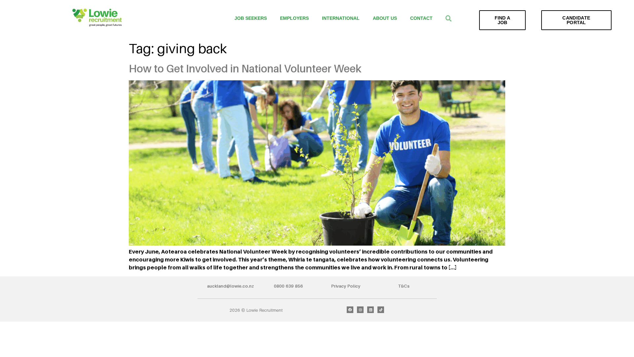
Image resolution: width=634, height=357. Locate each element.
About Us (385, 18)
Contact (421, 18)
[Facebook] (350, 309)
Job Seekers (250, 18)
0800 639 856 (288, 286)
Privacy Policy (345, 286)
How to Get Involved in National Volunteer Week (245, 68)
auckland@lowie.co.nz (230, 286)
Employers (294, 18)
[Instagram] (360, 309)
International (341, 18)
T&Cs (403, 286)
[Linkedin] (370, 309)
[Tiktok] (380, 309)
